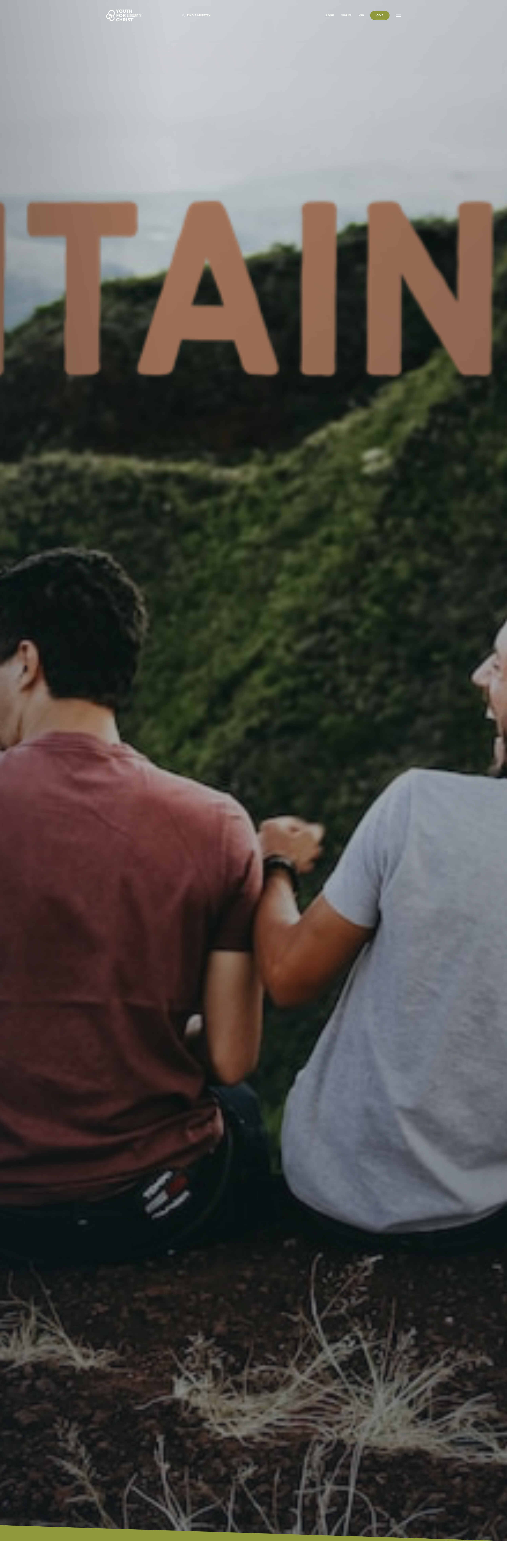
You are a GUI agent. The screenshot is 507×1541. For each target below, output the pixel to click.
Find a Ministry (198, 15)
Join (361, 15)
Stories (346, 15)
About (330, 15)
